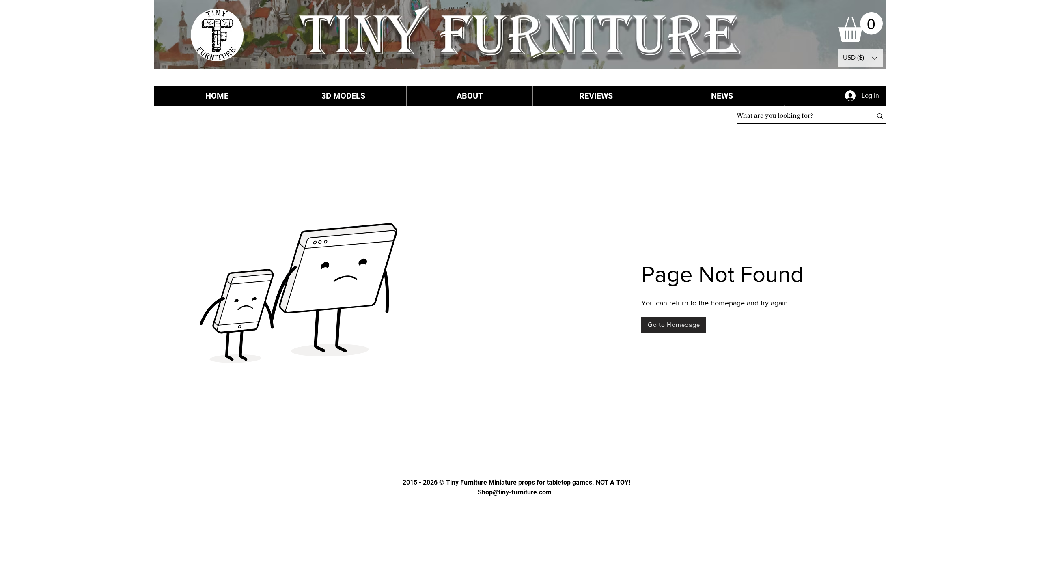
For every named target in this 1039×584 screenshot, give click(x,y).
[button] (860, 27)
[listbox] (860, 58)
